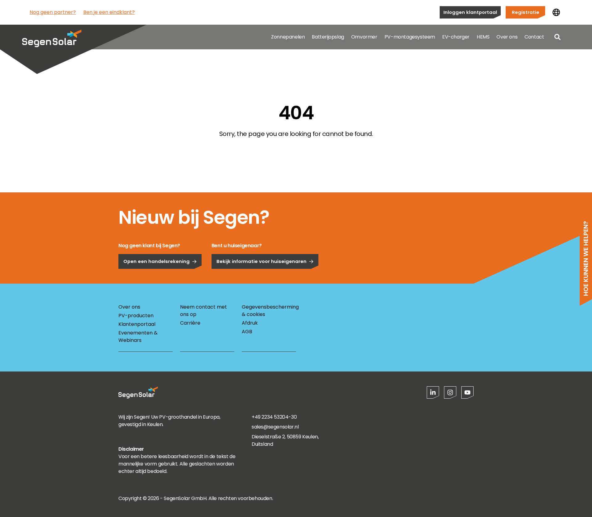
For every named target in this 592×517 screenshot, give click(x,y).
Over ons (506, 36)
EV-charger (456, 36)
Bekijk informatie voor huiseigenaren (261, 261)
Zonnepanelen (288, 36)
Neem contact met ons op (203, 310)
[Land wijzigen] (556, 12)
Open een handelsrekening (156, 261)
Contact (534, 36)
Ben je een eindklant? (109, 12)
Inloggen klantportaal (470, 12)
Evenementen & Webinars (138, 336)
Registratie (525, 12)
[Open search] (557, 37)
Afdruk (250, 322)
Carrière (190, 322)
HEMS (483, 36)
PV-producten (136, 315)
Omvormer (364, 36)
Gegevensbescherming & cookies (269, 310)
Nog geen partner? (53, 12)
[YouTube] (467, 392)
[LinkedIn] (433, 392)
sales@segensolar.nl (275, 426)
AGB (247, 331)
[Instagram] (450, 392)
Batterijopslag (328, 36)
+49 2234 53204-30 (274, 417)
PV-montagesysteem (409, 36)
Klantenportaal (136, 324)
